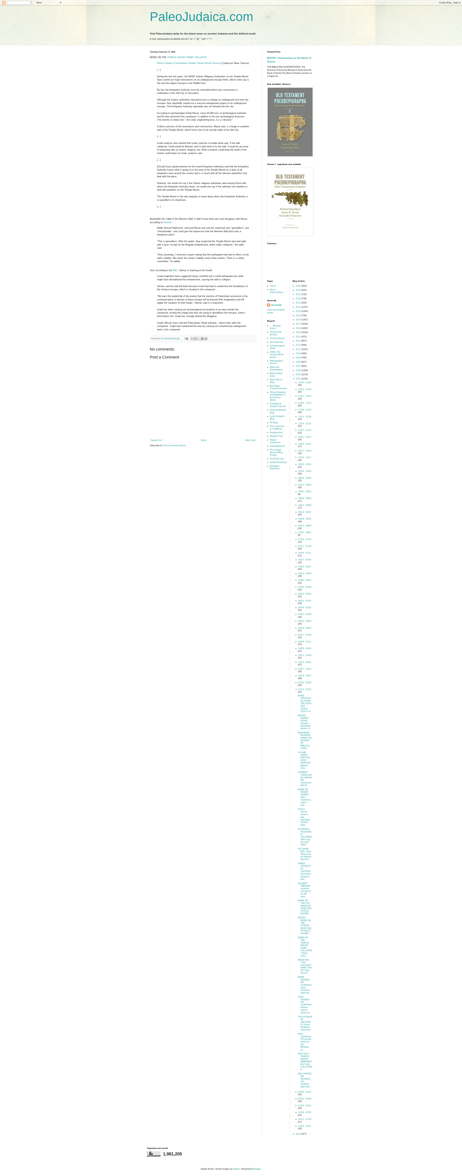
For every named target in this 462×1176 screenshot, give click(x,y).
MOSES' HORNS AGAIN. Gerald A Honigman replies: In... (305, 722)
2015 (298, 332)
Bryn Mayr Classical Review (278, 387)
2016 (298, 328)
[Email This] (192, 338)
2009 (298, 357)
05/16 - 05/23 (304, 600)
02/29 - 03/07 (304, 675)
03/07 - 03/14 (304, 669)
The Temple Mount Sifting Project (276, 452)
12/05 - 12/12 (304, 403)
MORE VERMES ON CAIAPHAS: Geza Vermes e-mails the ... (305, 985)
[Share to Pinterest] (206, 338)
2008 (298, 362)
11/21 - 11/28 (304, 416)
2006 (298, 370)
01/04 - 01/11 (304, 1126)
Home (204, 440)
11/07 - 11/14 (304, 430)
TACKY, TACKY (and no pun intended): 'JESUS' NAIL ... (304, 817)
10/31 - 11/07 (304, 437)
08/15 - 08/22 (304, 512)
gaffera (236, 1169)
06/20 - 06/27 (304, 566)
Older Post (250, 440)
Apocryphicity (276, 342)
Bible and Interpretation (276, 368)
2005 (298, 374)
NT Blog (274, 422)
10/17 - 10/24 (304, 450)
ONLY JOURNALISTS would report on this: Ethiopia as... (304, 1042)
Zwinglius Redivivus (275, 467)
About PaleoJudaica (276, 290)
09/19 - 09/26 (304, 478)
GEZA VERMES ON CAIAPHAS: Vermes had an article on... (305, 1005)
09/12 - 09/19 (304, 485)
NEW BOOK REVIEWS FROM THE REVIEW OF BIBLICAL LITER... (305, 740)
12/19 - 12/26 (304, 389)
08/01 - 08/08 (304, 525)
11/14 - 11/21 (304, 423)
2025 (298, 290)
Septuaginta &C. (278, 446)
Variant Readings (278, 462)
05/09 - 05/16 (304, 607)
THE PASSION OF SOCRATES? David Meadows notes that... (305, 1023)
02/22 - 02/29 (304, 682)
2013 (298, 341)
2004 (298, 378)
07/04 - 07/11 (304, 553)
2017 (298, 324)
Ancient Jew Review (276, 333)
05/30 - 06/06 (304, 587)
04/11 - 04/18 (304, 635)
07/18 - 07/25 (304, 539)
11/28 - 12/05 (304, 409)
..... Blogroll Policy (275, 327)
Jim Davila (276, 305)
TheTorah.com (277, 458)
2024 (298, 294)
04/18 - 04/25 (304, 628)
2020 (298, 311)
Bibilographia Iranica (276, 362)
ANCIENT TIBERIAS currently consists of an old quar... (304, 890)
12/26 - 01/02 (304, 382)
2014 (298, 336)
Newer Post (156, 440)
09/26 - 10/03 (304, 471)
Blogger (257, 1169)
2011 (298, 349)
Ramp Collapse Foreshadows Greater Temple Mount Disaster (189, 63)
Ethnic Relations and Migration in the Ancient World (278, 396)
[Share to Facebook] (202, 338)
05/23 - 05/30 (304, 594)
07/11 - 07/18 (304, 546)
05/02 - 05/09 (304, 614)
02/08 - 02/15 (304, 1092)
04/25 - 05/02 (304, 621)
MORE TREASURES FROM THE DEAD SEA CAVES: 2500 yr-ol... (305, 703)
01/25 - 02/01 (304, 1105)
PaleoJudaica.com (201, 17)
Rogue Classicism (275, 441)
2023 (298, 298)
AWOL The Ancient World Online (277, 354)
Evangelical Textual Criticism (278, 404)
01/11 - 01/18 (304, 1119)
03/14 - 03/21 (304, 662)
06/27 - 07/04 (304, 559)
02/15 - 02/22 (304, 689)
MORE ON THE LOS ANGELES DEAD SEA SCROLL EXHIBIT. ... (304, 907)
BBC (175, 270)
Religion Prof (276, 436)
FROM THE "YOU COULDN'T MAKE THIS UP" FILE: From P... (305, 966)
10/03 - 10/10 (304, 464)
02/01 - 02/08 (304, 1098)
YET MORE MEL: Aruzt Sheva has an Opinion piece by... (304, 854)
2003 (298, 1134)
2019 (298, 315)
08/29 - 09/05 (304, 498)
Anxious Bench (277, 338)
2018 (298, 319)
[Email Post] (186, 338)
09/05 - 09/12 (304, 491)
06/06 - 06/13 (304, 580)
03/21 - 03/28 (304, 655)
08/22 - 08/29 (304, 505)
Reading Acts (276, 432)
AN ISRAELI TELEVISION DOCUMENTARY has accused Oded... (305, 837)
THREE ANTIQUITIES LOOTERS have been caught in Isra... (304, 871)
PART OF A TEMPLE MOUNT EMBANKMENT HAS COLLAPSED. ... (305, 1062)
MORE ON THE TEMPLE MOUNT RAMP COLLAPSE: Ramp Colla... (305, 946)
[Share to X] (199, 338)
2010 (298, 353)
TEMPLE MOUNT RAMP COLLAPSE (187, 57)
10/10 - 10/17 (304, 457)
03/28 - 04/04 (304, 648)
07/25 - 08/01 (304, 532)
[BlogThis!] (195, 338)
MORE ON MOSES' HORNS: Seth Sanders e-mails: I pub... (304, 797)
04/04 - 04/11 (304, 641)
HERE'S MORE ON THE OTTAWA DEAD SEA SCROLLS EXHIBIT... (304, 925)
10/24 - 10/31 (304, 444)
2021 (298, 307)
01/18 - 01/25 (304, 1112)
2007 (298, 366)
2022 (298, 302)
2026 (298, 286)
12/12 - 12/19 (304, 396)
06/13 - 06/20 (304, 573)
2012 (298, 345)
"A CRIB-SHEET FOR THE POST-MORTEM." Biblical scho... (304, 760)
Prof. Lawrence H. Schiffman (277, 427)
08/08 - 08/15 (304, 519)
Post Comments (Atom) (174, 445)
